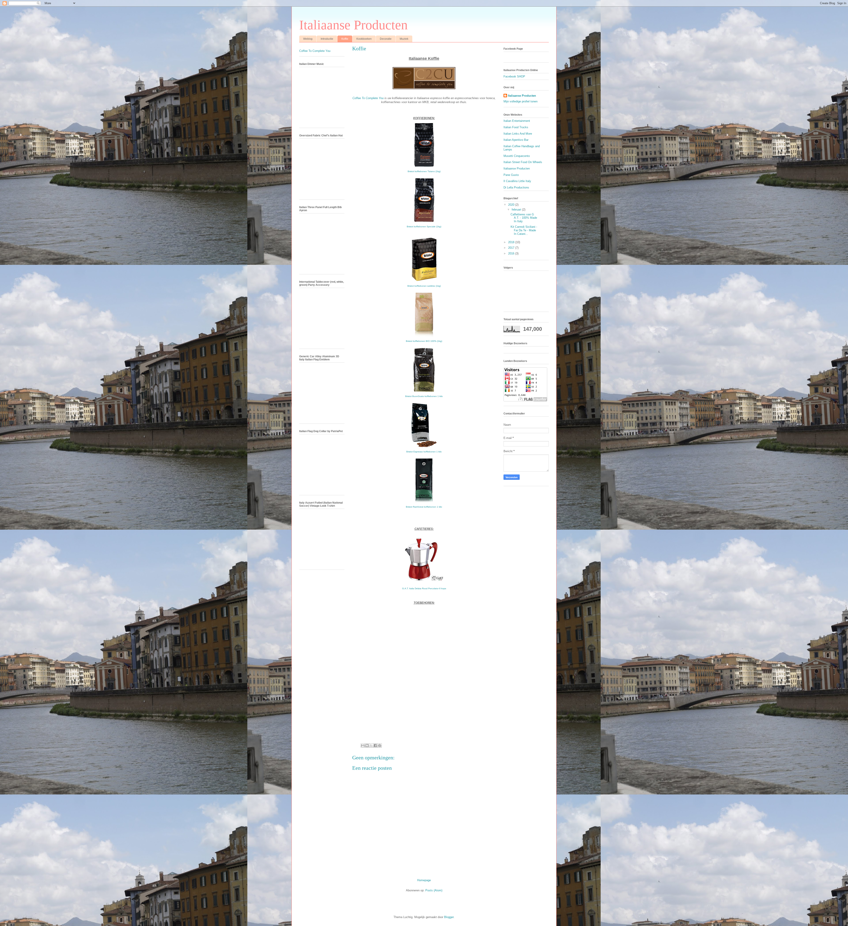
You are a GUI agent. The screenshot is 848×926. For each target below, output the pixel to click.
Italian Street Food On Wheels (523, 162)
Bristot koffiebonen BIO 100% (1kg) (424, 341)
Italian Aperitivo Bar (516, 139)
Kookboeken (364, 38)
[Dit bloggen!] (367, 745)
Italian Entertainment (517, 120)
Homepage (424, 880)
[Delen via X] (371, 745)
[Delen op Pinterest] (379, 745)
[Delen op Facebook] (375, 745)
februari (517, 209)
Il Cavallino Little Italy (517, 181)
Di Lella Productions (516, 187)
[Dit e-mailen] (363, 745)
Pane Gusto (511, 175)
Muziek (404, 38)
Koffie (344, 38)
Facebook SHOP (514, 76)
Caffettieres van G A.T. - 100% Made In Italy (524, 218)
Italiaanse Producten (353, 25)
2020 (511, 204)
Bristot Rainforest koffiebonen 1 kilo (424, 507)
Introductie (327, 38)
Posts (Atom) (433, 890)
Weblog (307, 38)
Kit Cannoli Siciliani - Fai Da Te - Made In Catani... (524, 230)
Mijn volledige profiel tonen (521, 101)
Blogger (449, 917)
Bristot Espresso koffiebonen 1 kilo (424, 451)
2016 (511, 253)
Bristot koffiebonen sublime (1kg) (424, 286)
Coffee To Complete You (368, 98)
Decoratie (386, 38)
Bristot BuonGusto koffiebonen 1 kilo (424, 396)
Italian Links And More (518, 133)
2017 (511, 247)
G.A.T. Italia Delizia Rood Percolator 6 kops (424, 588)
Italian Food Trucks (516, 127)
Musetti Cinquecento (517, 156)
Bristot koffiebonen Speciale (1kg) (424, 226)
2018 (511, 242)
